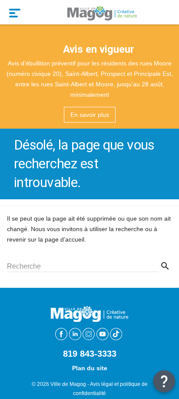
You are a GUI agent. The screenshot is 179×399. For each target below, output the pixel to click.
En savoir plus (89, 114)
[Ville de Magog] (102, 12)
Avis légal (101, 384)
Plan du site (89, 368)
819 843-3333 (89, 353)
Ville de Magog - (70, 384)
